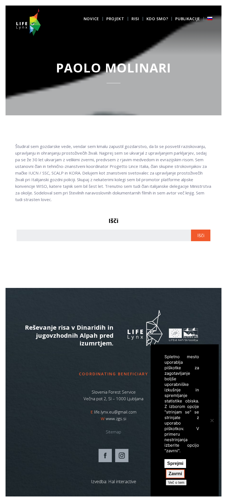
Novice (91, 19)
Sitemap (113, 432)
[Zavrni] (212, 420)
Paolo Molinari (113, 67)
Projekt (115, 19)
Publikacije (187, 19)
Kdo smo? (157, 19)
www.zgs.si (116, 418)
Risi (135, 19)
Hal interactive (122, 481)
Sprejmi (175, 463)
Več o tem (176, 482)
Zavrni (175, 473)
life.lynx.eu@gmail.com (115, 412)
